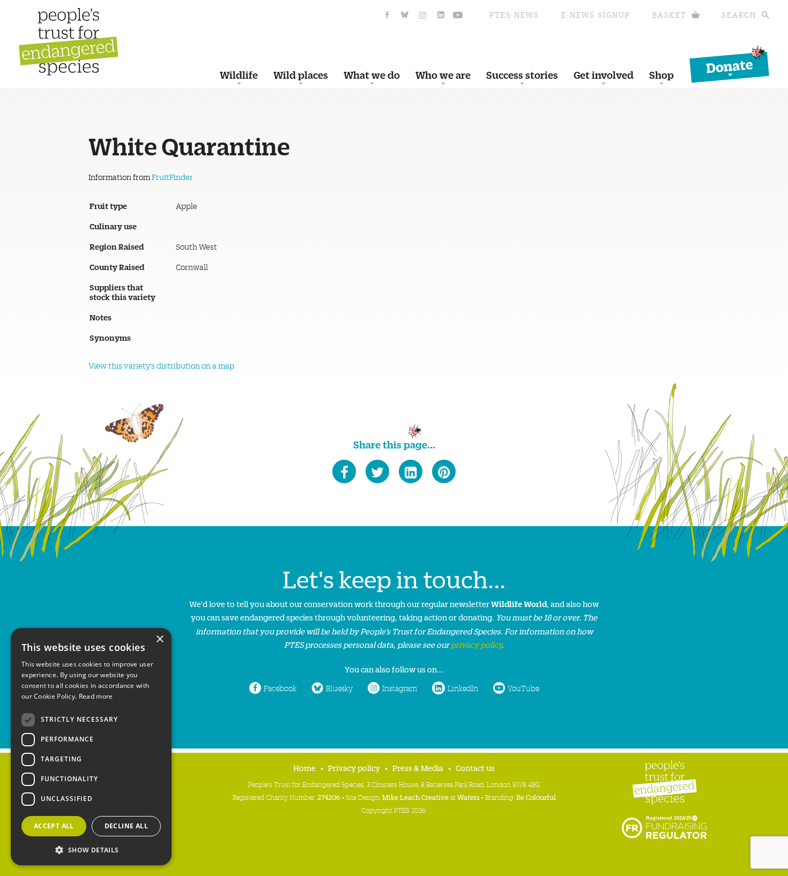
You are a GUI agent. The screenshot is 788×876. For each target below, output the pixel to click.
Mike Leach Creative (415, 797)
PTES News (514, 14)
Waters (468, 797)
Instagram (399, 688)
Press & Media (417, 767)
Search (739, 14)
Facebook (280, 688)
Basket (669, 14)
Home (304, 767)
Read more (96, 696)
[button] (91, 849)
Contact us (475, 767)
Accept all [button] (54, 825)
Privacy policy (354, 767)
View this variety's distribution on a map (161, 365)
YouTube (523, 688)
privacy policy (476, 644)
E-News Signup (595, 14)
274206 (328, 797)
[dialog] (91, 746)
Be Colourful (536, 797)
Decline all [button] (126, 825)
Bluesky (339, 688)
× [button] (159, 639)
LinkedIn (463, 688)
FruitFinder (172, 177)
